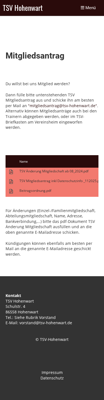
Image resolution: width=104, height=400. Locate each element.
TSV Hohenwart (23, 8)
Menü (90, 7)
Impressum (52, 372)
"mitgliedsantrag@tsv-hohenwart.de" (62, 105)
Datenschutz (52, 378)
